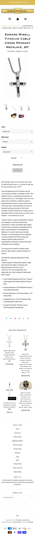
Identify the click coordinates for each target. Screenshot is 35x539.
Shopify (31, 522)
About (17, 429)
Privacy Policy (18, 449)
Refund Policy (17, 437)
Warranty (17, 453)
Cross (19, 26)
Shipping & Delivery (17, 441)
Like (6, 318)
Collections (11, 26)
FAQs (17, 457)
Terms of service (17, 445)
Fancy (19, 318)
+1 (23, 318)
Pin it (15, 318)
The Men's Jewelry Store (17, 51)
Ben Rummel (17, 522)
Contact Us (17, 433)
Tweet (10, 318)
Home (4, 26)
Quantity (14, 158)
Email (28, 318)
